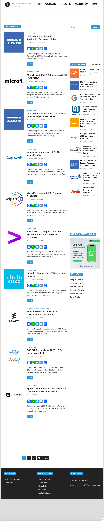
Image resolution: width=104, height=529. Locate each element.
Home (40, 4)
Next (46, 458)
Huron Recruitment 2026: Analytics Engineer (90, 109)
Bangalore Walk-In (76, 280)
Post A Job (42, 490)
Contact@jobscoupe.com (79, 480)
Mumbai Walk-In (76, 294)
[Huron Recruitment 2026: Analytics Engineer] (76, 114)
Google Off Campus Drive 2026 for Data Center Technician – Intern (90, 96)
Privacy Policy (43, 486)
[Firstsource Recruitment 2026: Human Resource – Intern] (76, 154)
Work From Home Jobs (13, 479)
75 (39, 458)
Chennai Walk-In (76, 283)
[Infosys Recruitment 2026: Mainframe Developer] (74, 141)
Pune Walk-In (75, 297)
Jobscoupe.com (21, 3)
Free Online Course (44, 493)
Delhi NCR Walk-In (76, 287)
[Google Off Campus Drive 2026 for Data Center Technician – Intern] (74, 102)
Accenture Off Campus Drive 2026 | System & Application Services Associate (45, 234)
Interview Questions (45, 479)
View (30, 64)
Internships (9, 483)
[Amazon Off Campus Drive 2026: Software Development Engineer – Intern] (74, 127)
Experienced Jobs (33, 72)
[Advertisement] (52, 16)
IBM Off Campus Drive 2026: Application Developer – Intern (88, 84)
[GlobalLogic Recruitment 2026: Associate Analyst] (74, 77)
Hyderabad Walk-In (77, 290)
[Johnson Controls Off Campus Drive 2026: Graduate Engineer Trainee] (76, 181)
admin (43, 42)
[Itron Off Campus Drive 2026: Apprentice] (76, 195)
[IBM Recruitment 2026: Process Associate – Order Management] (74, 168)
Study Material (43, 483)
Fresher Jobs (50, 4)
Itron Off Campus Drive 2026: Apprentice (89, 190)
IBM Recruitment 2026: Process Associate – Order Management (88, 163)
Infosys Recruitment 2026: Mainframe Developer (87, 136)
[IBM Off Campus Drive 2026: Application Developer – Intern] (74, 89)
